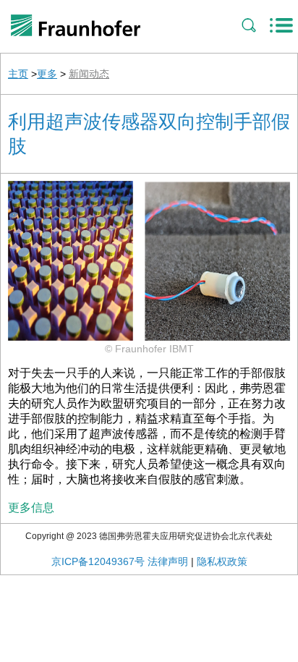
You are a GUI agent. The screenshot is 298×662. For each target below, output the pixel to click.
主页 (18, 74)
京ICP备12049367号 (98, 561)
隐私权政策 (222, 561)
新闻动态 (89, 74)
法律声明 (168, 561)
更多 (47, 74)
